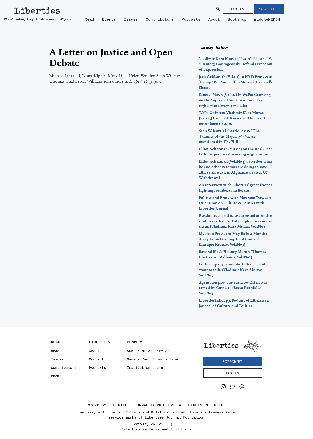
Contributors (160, 19)
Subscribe (269, 9)
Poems (56, 376)
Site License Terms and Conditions (156, 430)
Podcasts (191, 19)
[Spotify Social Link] (241, 387)
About (214, 19)
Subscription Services (149, 351)
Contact (96, 360)
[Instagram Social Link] (223, 387)
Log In (237, 9)
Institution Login (145, 368)
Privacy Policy (149, 424)
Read (89, 19)
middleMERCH (267, 19)
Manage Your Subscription (152, 360)
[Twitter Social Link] (232, 387)
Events (109, 19)
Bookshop (237, 19)
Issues (131, 19)
